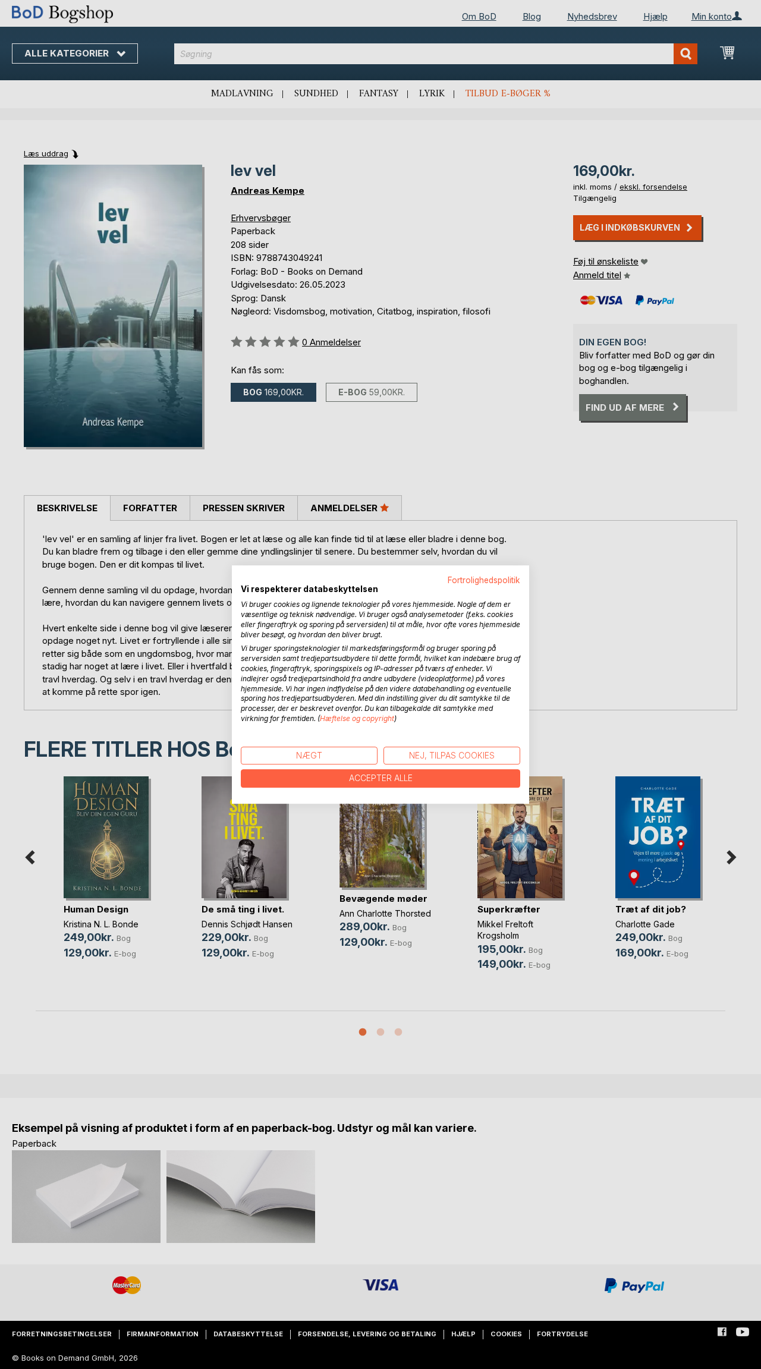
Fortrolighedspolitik (484, 580)
